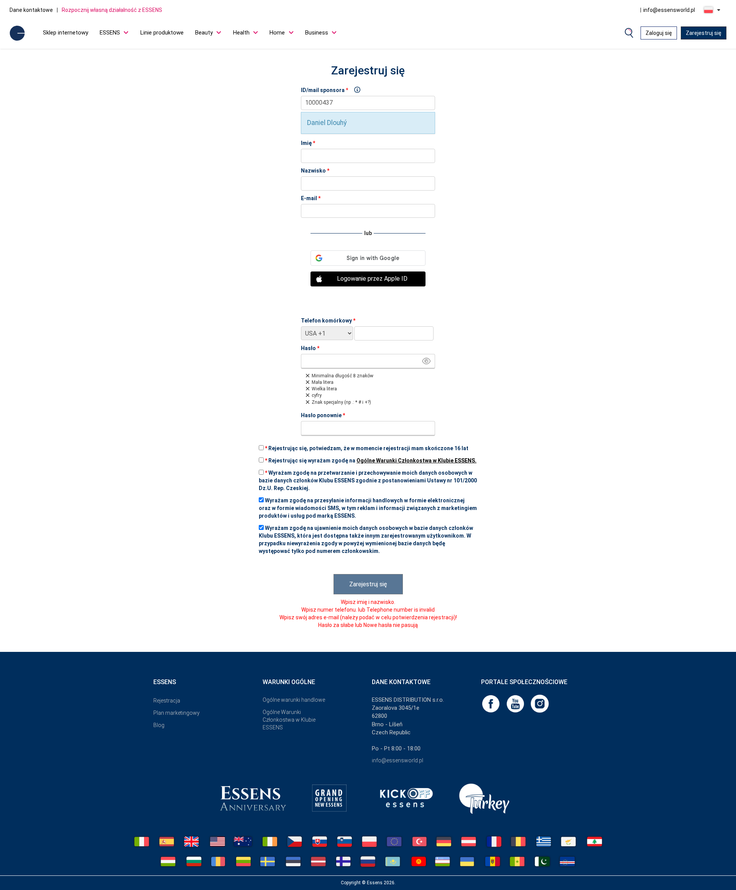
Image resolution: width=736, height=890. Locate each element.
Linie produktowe (162, 32)
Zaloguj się (659, 33)
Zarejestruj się (703, 33)
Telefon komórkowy (328, 321)
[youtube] (516, 703)
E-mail (310, 198)
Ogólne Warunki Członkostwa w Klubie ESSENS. (416, 460)
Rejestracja (166, 701)
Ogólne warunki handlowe (294, 700)
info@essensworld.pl (669, 10)
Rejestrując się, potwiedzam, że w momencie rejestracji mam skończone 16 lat (366, 448)
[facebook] (491, 703)
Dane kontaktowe (31, 10)
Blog (158, 725)
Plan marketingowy (176, 713)
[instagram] (539, 703)
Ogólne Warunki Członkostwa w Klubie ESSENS (289, 719)
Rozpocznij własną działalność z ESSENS (112, 10)
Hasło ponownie (323, 415)
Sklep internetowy (65, 32)
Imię (308, 143)
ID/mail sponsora (323, 90)
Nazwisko (315, 171)
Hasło (310, 348)
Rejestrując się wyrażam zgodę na (370, 460)
